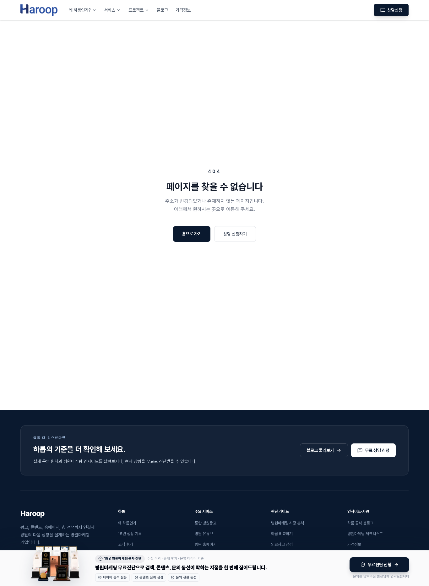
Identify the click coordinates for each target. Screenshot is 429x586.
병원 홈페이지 (205, 544)
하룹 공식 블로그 (360, 523)
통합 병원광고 (205, 523)
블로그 (162, 10)
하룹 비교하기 (282, 533)
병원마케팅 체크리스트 (365, 533)
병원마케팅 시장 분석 (287, 523)
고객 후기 (125, 544)
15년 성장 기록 (130, 533)
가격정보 (183, 10)
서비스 (109, 10)
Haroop (32, 513)
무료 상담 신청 (377, 450)
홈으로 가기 (192, 233)
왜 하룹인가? (80, 10)
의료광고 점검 (282, 544)
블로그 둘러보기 (320, 450)
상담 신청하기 (235, 233)
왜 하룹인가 (127, 523)
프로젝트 (136, 10)
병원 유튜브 (204, 533)
